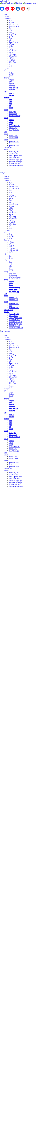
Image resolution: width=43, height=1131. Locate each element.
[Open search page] (21, 170)
